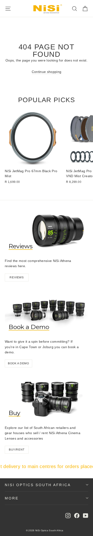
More (12, 498)
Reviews (17, 277)
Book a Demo (18, 363)
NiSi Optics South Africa (38, 485)
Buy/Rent (17, 449)
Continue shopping (47, 72)
